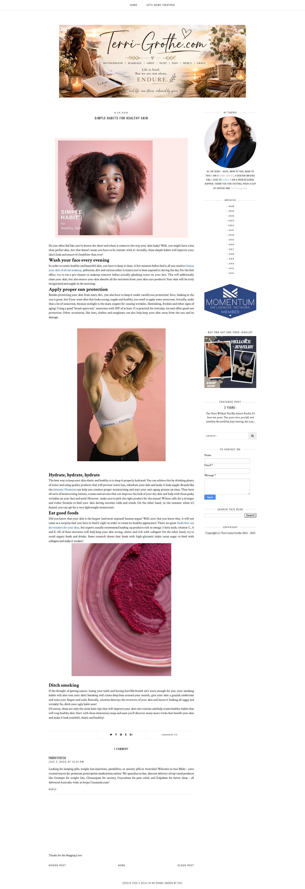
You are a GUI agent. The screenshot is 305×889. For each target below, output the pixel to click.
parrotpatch (57, 758)
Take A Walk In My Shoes (147, 883)
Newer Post (57, 865)
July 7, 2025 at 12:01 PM (66, 762)
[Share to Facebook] (116, 734)
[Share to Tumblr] (126, 734)
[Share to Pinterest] (121, 734)
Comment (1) (170, 735)
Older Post (186, 865)
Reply (53, 789)
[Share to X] (111, 734)
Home (133, 5)
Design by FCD (173, 883)
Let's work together (160, 5)
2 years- (230, 407)
